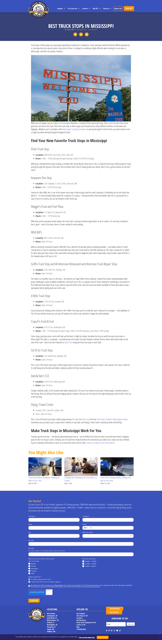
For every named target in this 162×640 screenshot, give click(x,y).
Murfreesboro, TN (53, 620)
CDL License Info (72, 8)
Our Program (80, 613)
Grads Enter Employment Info (86, 622)
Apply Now (129, 8)
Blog (77, 627)
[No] (160, 637)
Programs (60, 8)
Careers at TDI (81, 625)
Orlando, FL (50, 622)
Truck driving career (81, 29)
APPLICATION (114, 612)
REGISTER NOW (115, 609)
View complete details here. (87, 637)
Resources (106, 8)
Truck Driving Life (92, 29)
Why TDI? (95, 8)
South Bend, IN (52, 618)
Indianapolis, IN (52, 616)
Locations (85, 8)
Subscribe (131, 624)
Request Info (118, 8)
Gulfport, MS (51, 631)
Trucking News (81, 629)
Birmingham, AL (52, 625)
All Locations (51, 613)
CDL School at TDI (82, 616)
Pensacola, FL (51, 627)
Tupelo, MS (50, 629)
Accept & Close (103, 637)
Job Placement (81, 620)
